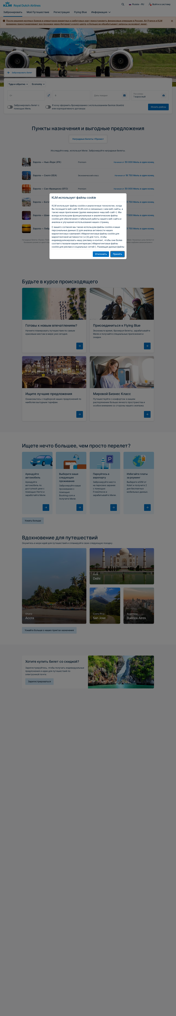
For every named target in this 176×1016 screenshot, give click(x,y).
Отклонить (101, 254)
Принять (117, 254)
